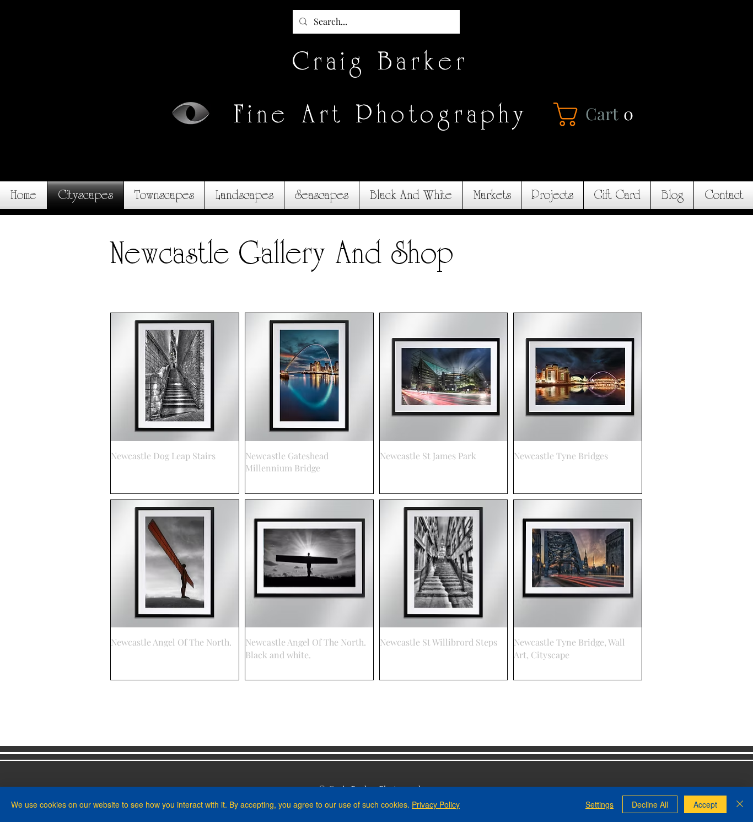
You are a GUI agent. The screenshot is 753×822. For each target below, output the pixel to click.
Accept (705, 804)
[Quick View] (175, 377)
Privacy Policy (436, 804)
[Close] (739, 804)
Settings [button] (599, 804)
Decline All (650, 804)
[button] (597, 114)
